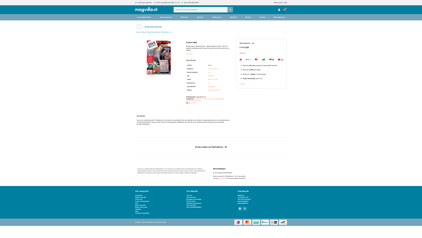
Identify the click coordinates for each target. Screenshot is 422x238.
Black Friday (192, 103)
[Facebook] (240, 208)
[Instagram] (245, 208)
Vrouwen (215, 68)
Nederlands (211, 75)
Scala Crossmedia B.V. (214, 90)
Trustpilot (242, 84)
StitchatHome (197, 101)
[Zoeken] (230, 9)
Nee (209, 72)
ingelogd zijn (222, 178)
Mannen (210, 68)
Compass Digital (161, 222)
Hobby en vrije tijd (212, 79)
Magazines (189, 101)
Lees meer (189, 54)
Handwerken (156, 32)
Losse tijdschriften (218, 99)
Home (138, 32)
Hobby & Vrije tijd (146, 32)
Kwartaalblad (211, 86)
